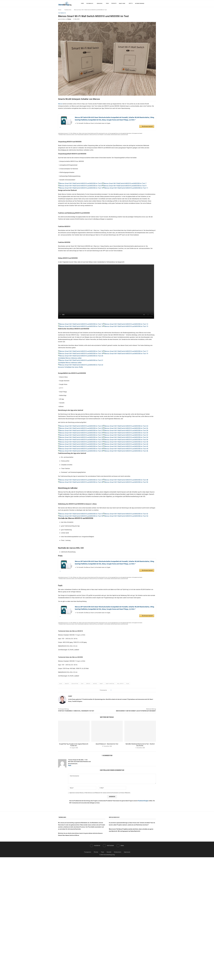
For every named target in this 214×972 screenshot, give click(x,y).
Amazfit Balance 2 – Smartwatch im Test (107, 744)
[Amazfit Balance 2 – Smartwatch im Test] (107, 731)
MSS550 (95, 683)
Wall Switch (120, 683)
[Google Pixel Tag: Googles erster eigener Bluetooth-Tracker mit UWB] (74, 731)
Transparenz (87, 852)
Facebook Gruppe (143, 800)
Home (82, 3)
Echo (82, 683)
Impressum (127, 852)
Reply (69, 765)
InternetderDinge (139, 3)
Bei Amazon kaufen (147, 126)
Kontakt (109, 852)
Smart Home (122, 3)
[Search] (155, 3)
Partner (96, 852)
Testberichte (89, 3)
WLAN (127, 683)
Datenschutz (117, 852)
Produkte (113, 3)
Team (102, 852)
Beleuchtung (75, 683)
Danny (69, 19)
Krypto (131, 3)
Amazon (67, 683)
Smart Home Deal (110, 683)
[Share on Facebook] (113, 690)
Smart (101, 683)
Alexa (60, 683)
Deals (107, 3)
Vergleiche (99, 3)
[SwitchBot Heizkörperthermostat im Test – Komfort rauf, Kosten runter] (140, 731)
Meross (60, 104)
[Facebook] (150, 3)
